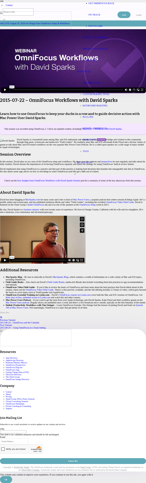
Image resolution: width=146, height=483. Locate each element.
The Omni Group (13, 377)
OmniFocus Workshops (15, 404)
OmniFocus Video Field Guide (120, 202)
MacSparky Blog (60, 277)
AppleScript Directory (15, 360)
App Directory (11, 358)
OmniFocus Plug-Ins (14, 367)
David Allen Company (30, 470)
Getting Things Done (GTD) (17, 372)
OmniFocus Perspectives (15, 365)
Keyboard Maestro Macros (16, 363)
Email (2, 437)
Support (9, 408)
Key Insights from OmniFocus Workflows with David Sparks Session (48, 180)
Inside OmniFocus (36, 205)
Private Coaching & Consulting (18, 406)
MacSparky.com (32, 199)
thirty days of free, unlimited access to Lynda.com (28, 297)
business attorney (31, 209)
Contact (9, 5)
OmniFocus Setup (87, 205)
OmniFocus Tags (12, 370)
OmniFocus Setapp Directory (17, 379)
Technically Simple (21, 467)
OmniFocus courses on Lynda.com (75, 295)
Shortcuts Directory (14, 375)
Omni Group (85, 467)
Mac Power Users (81, 199)
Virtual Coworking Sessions (17, 401)
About (8, 394)
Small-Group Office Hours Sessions (20, 399)
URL (2, 429)
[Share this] (1, 317)
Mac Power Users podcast (17, 302)
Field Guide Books (55, 282)
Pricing (9, 397)
